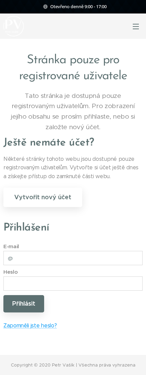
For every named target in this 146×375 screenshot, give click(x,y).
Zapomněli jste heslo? (30, 325)
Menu (136, 26)
